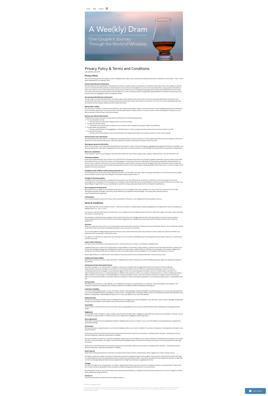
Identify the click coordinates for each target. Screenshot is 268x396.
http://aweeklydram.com (92, 80)
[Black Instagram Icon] (106, 8)
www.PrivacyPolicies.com (92, 193)
